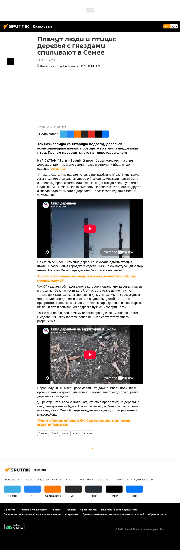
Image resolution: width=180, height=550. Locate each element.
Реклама (71, 509)
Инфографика (85, 480)
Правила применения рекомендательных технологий (113, 514)
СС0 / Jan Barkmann (56, 127)
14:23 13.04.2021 (47, 60)
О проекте (9, 509)
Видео (29, 480)
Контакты (57, 509)
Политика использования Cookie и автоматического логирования (41, 514)
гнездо (65, 433)
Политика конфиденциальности (119, 509)
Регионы (43, 433)
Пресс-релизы (88, 509)
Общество (43, 480)
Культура (57, 480)
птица (76, 433)
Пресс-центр (104, 480)
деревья (87, 433)
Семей (55, 433)
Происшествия (13, 480)
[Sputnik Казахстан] (17, 29)
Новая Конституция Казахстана (134, 480)
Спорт (69, 480)
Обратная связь (157, 514)
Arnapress (58, 168)
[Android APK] (14, 527)
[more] (10, 61)
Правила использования (33, 509)
